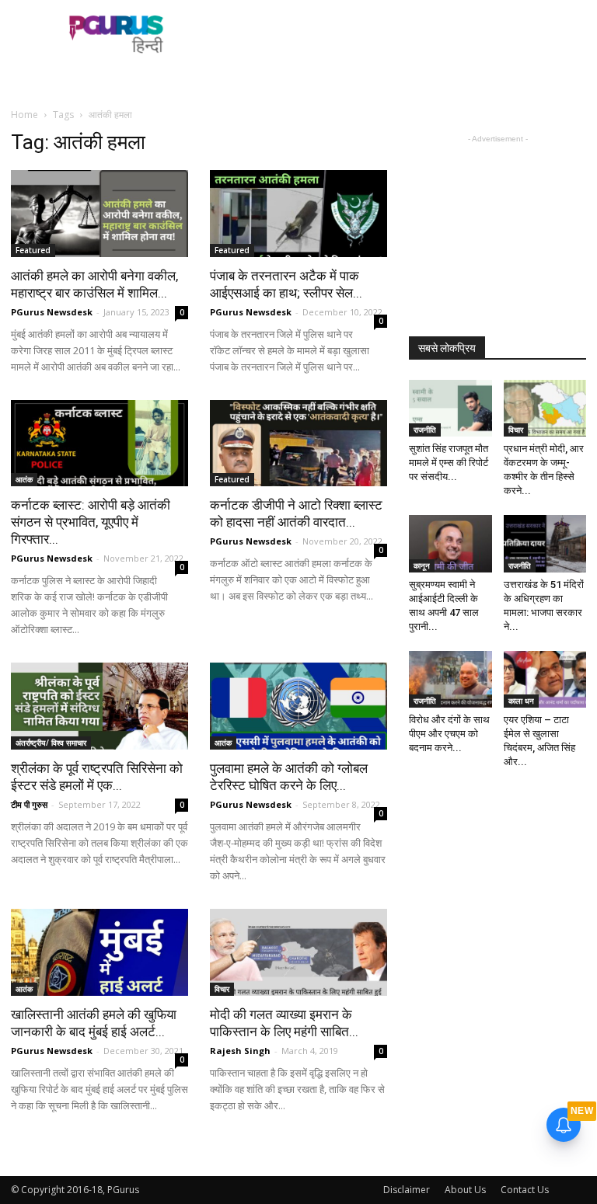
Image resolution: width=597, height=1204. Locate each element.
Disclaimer (406, 1189)
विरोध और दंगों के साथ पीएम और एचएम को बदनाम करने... (449, 733)
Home (24, 114)
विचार (222, 988)
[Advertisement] (403, 34)
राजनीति (425, 429)
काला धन (521, 700)
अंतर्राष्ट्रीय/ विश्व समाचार (51, 742)
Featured (33, 250)
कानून (422, 565)
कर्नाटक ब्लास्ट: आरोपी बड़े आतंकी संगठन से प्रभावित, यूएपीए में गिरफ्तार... (90, 522)
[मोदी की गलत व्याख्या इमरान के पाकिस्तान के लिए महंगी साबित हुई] (298, 952)
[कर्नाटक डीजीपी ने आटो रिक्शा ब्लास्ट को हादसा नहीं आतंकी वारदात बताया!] (298, 443)
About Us (465, 1189)
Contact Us (525, 1189)
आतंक (24, 479)
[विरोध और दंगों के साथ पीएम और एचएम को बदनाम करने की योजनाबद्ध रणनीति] (450, 679)
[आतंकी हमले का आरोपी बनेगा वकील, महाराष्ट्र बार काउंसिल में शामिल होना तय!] (99, 213)
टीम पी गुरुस (29, 804)
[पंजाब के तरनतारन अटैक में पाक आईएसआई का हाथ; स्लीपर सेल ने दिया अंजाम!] (298, 213)
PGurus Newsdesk (52, 312)
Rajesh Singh (240, 1050)
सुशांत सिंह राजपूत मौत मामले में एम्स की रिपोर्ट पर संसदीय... (448, 462)
